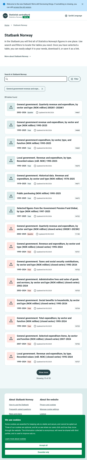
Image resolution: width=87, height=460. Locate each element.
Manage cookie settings (49, 409)
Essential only (43, 452)
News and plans (15, 414)
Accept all (43, 445)
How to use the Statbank (19, 405)
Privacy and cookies (48, 405)
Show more (43, 372)
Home (7, 25)
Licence (43, 414)
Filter (76, 79)
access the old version (22, 7)
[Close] (82, 4)
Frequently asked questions (20, 409)
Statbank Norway (20, 25)
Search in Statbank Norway (16, 74)
